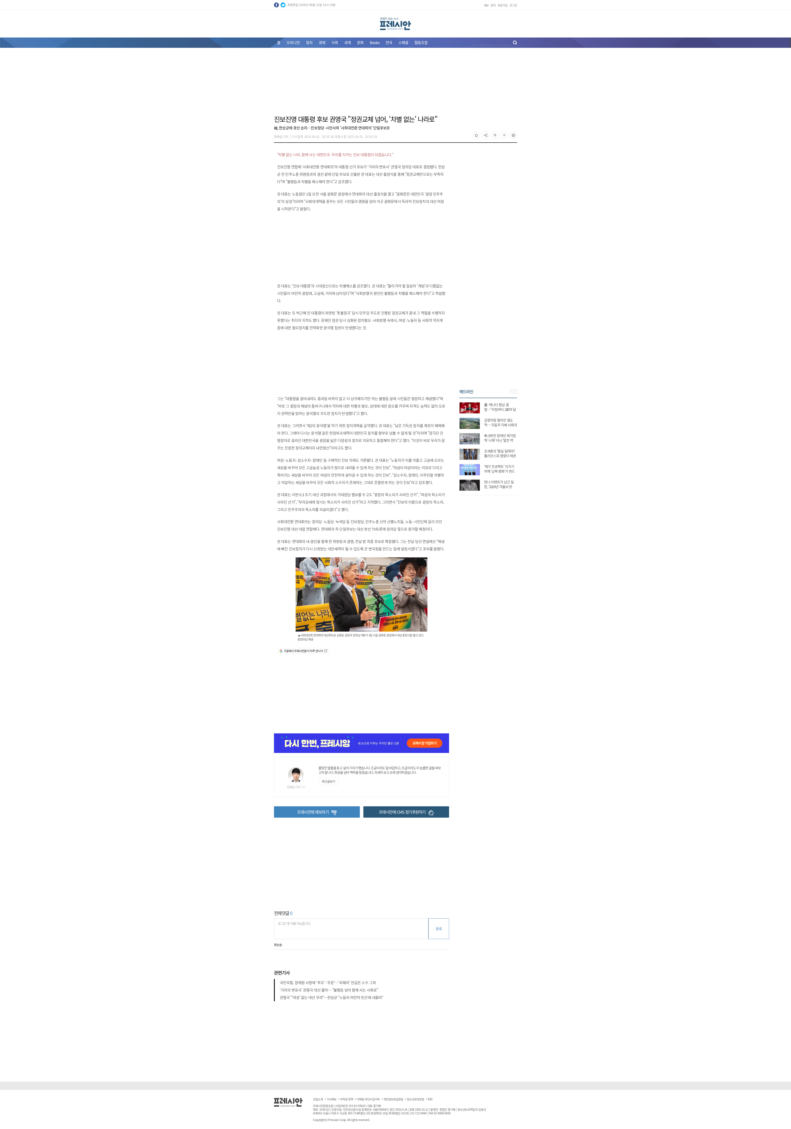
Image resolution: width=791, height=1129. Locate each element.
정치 (309, 42)
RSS (430, 1099)
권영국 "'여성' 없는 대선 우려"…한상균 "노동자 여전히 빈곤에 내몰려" (331, 997)
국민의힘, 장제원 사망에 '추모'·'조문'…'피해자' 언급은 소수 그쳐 (328, 982)
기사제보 (331, 1099)
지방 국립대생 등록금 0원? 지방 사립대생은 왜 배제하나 (499, 455)
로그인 (513, 5)
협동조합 (421, 42)
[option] (488, 444)
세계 (347, 42)
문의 (493, 5)
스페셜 (403, 42)
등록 (439, 928)
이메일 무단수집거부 (368, 1099)
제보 (486, 5)
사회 (334, 42)
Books (374, 42)
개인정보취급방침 (393, 1099)
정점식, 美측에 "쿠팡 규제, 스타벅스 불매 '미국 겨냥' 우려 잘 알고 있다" (500, 471)
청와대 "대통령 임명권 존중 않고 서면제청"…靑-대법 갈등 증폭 (499, 486)
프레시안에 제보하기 (313, 812)
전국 (389, 42)
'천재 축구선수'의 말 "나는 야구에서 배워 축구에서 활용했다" (500, 424)
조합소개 (318, 1099)
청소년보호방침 (415, 1099)
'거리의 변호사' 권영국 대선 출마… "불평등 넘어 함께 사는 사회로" (329, 990)
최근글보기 (328, 781)
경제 (322, 42)
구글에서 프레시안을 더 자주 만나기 (303, 651)
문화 (360, 42)
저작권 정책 (346, 1099)
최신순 (278, 944)
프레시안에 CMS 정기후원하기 (402, 812)
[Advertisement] (395, 84)
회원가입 (503, 5)
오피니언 (293, 42)
